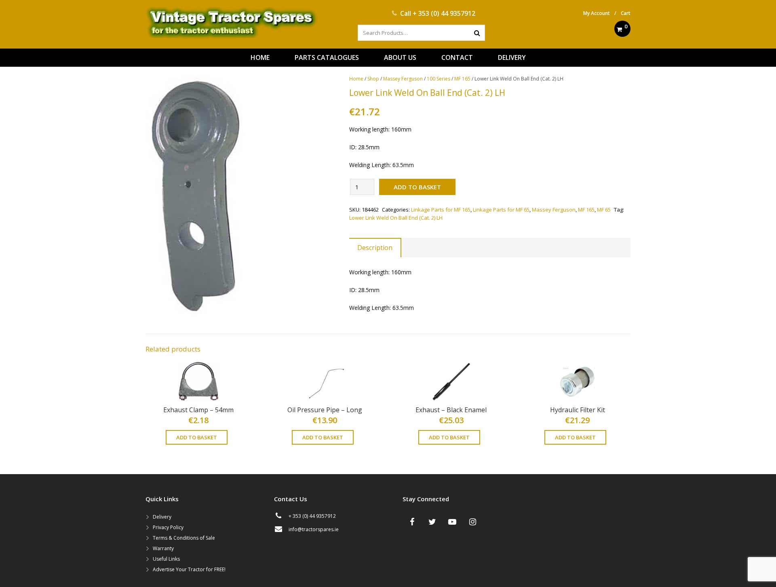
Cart (625, 13)
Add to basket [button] (196, 437)
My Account (596, 13)
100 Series (438, 78)
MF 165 (462, 78)
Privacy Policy (168, 527)
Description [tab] (374, 247)
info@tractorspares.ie (314, 529)
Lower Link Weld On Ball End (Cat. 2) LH (396, 217)
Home (356, 78)
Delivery (162, 516)
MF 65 (604, 209)
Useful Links (166, 558)
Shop (373, 78)
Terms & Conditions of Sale (184, 537)
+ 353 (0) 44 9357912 (444, 13)
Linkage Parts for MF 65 (501, 209)
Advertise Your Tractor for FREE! (189, 569)
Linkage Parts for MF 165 (440, 209)
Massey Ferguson (403, 78)
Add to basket (417, 187)
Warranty (163, 548)
